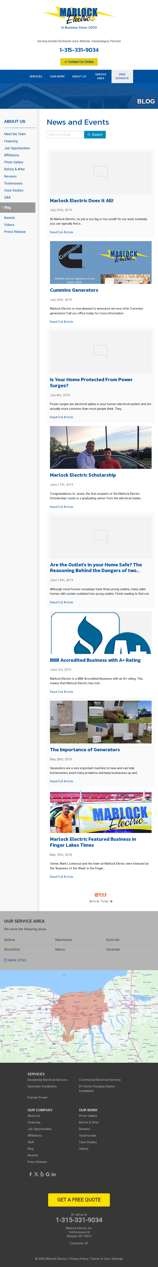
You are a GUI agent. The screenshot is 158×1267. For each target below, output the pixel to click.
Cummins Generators (74, 290)
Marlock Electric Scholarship (83, 474)
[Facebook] (30, 1174)
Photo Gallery (13, 162)
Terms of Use (100, 1259)
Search (97, 134)
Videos (9, 225)
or (79, 62)
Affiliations (11, 155)
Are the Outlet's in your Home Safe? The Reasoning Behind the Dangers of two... (96, 567)
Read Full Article (61, 232)
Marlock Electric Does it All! (81, 200)
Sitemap (117, 1259)
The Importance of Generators (85, 749)
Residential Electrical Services (47, 1080)
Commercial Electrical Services (100, 1080)
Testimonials (13, 183)
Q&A (7, 197)
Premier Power (38, 1097)
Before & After (14, 169)
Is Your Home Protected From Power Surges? (91, 382)
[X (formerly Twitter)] (36, 1174)
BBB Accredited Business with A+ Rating (95, 660)
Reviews (10, 176)
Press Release (15, 232)
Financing (11, 141)
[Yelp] (42, 1174)
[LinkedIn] (53, 1174)
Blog (7, 207)
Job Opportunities (17, 148)
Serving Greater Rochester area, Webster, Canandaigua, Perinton (79, 41)
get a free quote (79, 1200)
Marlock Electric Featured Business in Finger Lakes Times (93, 842)
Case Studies (13, 190)
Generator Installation (42, 1086)
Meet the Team (15, 134)
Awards (9, 218)
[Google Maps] (47, 1174)
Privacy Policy (79, 1259)
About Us (14, 121)
